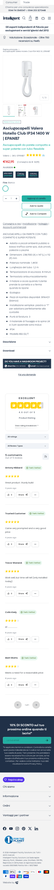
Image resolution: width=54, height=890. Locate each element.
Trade (26, 2)
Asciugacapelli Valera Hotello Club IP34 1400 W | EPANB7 (26, 51)
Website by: (10, 882)
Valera (6, 155)
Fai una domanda (27, 374)
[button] (43, 18)
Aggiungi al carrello (36, 198)
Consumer (11, 2)
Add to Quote (36, 206)
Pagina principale (10, 49)
